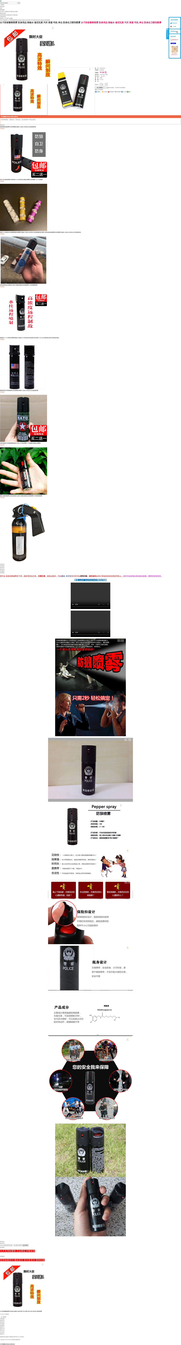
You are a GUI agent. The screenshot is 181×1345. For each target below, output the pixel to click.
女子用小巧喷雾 (4, 11)
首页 (1, 20)
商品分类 (2, 6)
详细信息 (2, 566)
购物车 (2, 4)
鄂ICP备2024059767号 (5, 1341)
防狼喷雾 (5, 20)
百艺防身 (13, 1339)
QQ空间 (105, 91)
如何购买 (2, 572)
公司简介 (22, 1336)
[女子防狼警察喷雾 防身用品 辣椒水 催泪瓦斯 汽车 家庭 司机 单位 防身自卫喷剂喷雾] (29, 84)
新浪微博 (111, 91)
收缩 (167, 33)
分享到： (99, 91)
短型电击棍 (3, 15)
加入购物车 (99, 87)
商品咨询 (2, 569)
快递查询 (2, 1336)
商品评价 (2, 567)
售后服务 (2, 571)
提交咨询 (25, 1245)
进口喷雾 (15, 11)
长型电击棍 (9, 15)
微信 (129, 91)
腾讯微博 (118, 91)
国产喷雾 (10, 11)
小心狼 (174, 26)
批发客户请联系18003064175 (12, 1336)
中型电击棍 (15, 15)
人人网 (124, 91)
